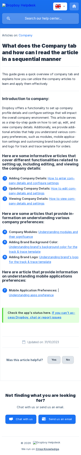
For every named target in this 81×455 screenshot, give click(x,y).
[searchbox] (40, 18)
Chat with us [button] (24, 419)
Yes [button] (54, 359)
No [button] (68, 359)
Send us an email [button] (60, 419)
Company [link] (25, 35)
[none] (19, 5)
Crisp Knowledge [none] (47, 449)
